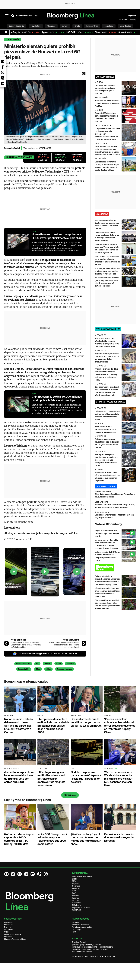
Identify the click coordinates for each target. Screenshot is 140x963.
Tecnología (12, 39)
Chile (74, 891)
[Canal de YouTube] (19, 874)
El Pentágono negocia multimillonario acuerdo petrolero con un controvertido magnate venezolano (51, 778)
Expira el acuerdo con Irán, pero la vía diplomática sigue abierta (107, 533)
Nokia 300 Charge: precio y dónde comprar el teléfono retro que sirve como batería (52, 839)
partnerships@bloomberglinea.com (86, 944)
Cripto (6, 932)
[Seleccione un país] (35, 16)
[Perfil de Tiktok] (39, 874)
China (58, 664)
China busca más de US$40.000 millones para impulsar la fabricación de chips (57, 398)
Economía (8, 922)
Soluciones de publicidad (82, 952)
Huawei (47, 664)
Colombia (76, 886)
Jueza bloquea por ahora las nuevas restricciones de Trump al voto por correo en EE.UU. (19, 777)
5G (37, 664)
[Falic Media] (119, 20)
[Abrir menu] (6, 16)
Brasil (74, 879)
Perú (74, 893)
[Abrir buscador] (12, 16)
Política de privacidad (80, 925)
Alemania (70, 664)
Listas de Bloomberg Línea (15, 939)
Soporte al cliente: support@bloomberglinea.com (91, 949)
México (75, 881)
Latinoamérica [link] (92, 26)
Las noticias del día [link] (16, 26)
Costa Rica (76, 903)
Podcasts (8, 937)
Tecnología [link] (108, 26)
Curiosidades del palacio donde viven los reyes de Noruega (119, 837)
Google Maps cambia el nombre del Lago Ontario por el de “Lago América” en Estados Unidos (26, 644)
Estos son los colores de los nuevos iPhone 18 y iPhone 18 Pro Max (107, 103)
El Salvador (76, 905)
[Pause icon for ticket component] (6, 32)
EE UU (38, 669)
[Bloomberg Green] (115, 568)
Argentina (76, 884)
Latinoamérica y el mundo (82, 876)
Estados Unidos (23, 669)
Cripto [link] (77, 26)
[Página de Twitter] (13, 874)
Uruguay (75, 900)
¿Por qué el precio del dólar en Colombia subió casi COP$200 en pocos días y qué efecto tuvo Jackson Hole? (106, 374)
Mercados (8, 925)
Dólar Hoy (8, 927)
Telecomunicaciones (64, 669)
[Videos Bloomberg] (115, 524)
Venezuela (76, 888)
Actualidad (8, 929)
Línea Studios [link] (125, 26)
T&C (74, 932)
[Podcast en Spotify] (46, 874)
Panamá (75, 898)
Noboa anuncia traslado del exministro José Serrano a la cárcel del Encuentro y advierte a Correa (18, 725)
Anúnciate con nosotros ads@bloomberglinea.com (92, 947)
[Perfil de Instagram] (26, 874)
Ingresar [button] (132, 16)
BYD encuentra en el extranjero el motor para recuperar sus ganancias (105, 429)
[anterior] (6, 643)
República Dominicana (81, 907)
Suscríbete (76, 922)
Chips (48, 669)
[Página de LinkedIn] (32, 874)
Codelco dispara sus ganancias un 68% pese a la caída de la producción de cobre (86, 777)
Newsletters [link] (35, 26)
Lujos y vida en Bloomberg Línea (27, 800)
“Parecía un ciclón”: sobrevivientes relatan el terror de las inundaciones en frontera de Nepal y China (119, 725)
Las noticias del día (23, 664)
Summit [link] (65, 26)
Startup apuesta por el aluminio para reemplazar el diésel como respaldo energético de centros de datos (106, 460)
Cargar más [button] (70, 795)
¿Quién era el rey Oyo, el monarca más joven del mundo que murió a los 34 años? (86, 839)
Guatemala (76, 910)
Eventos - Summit (79, 942)
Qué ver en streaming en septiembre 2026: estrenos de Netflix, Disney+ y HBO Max (19, 839)
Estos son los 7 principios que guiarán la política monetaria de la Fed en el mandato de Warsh (63, 644)
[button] (83, 73)
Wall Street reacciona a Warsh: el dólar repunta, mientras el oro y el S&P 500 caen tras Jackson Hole (118, 778)
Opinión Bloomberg (106, 486)
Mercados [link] (51, 26)
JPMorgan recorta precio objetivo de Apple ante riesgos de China (41, 533)
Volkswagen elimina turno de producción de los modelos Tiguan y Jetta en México (107, 271)
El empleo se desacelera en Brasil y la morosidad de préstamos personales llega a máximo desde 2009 (53, 725)
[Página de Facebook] (6, 874)
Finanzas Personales (12, 934)
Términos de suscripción (82, 927)
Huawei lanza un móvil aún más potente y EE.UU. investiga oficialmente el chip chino (57, 236)
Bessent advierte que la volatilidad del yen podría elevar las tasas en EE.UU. (86, 722)
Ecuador (75, 895)
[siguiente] (84, 643)
